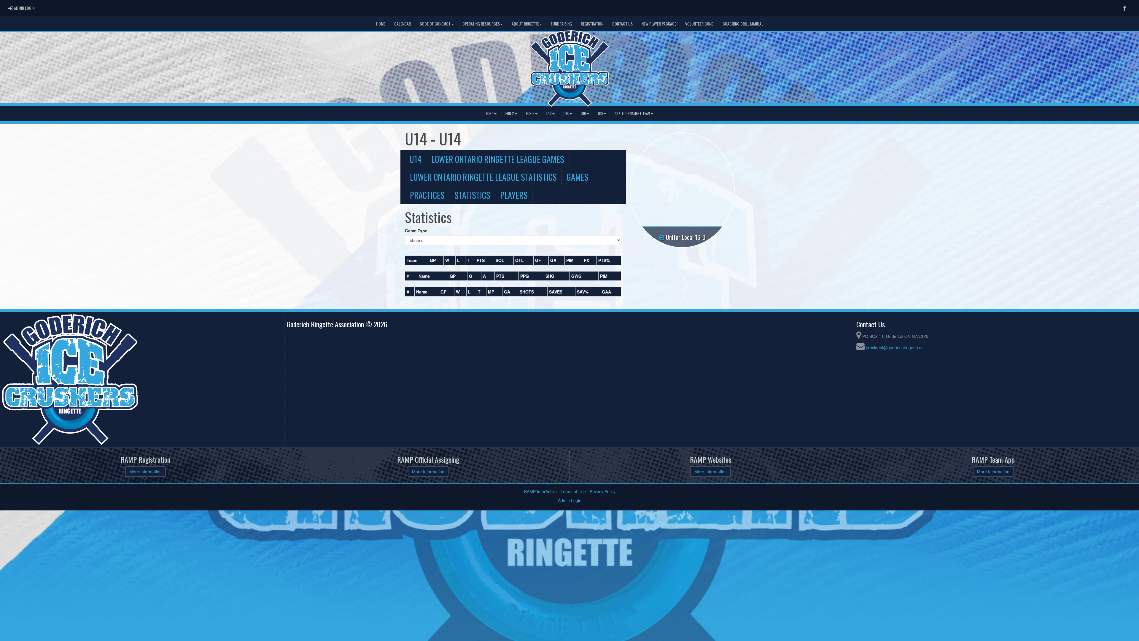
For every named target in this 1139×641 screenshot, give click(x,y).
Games (577, 177)
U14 (566, 113)
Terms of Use (573, 491)
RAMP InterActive (540, 491)
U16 (583, 113)
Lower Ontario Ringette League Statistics (483, 177)
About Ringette (525, 23)
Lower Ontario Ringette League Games (497, 159)
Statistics (472, 195)
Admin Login (569, 500)
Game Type (416, 231)
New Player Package (659, 23)
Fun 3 (530, 113)
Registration (592, 23)
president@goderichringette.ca (895, 347)
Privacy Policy (602, 491)
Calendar (402, 23)
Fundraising (561, 23)
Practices (427, 195)
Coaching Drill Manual (743, 23)
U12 (549, 113)
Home (380, 23)
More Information (145, 472)
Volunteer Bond (699, 23)
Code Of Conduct (435, 23)
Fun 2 (509, 113)
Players (514, 195)
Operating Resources (481, 23)
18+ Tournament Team (632, 113)
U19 (600, 113)
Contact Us (622, 23)
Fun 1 (490, 113)
